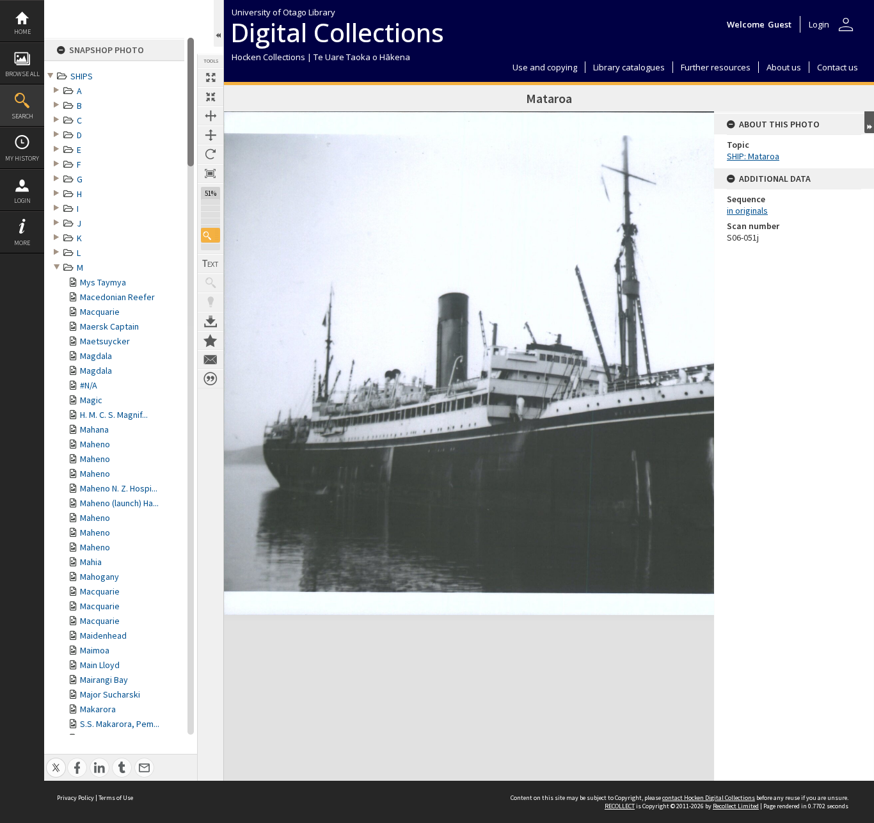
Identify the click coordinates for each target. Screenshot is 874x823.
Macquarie (100, 311)
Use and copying (544, 67)
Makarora (98, 709)
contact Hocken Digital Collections (708, 798)
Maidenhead (103, 635)
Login (22, 200)
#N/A (88, 385)
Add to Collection (210, 340)
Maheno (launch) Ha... (119, 503)
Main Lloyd (100, 665)
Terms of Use (116, 798)
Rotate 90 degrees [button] (210, 154)
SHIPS (81, 76)
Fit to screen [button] (210, 96)
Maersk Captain (109, 326)
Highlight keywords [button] (210, 302)
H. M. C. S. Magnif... (114, 414)
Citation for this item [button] (210, 378)
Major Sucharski (110, 694)
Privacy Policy (75, 798)
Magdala (96, 356)
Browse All (22, 74)
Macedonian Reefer (117, 297)
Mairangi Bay (104, 679)
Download (210, 321)
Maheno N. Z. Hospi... (118, 488)
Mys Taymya (103, 282)
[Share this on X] (56, 760)
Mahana (94, 429)
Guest (779, 24)
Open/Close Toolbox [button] (218, 23)
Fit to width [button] (210, 115)
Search (22, 116)
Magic (91, 400)
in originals (747, 210)
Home (22, 32)
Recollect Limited (736, 806)
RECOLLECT (620, 806)
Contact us (837, 67)
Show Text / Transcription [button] (210, 263)
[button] (210, 235)
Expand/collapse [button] (869, 122)
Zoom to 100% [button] (210, 173)
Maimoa (94, 650)
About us (784, 67)
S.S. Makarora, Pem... (119, 724)
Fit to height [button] (210, 135)
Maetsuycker (105, 341)
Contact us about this (210, 359)
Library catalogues (629, 67)
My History (22, 158)
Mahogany (99, 576)
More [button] (22, 243)
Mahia (91, 562)
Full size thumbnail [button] (210, 77)
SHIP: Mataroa (753, 156)
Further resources (716, 67)
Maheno (95, 444)
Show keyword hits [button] (210, 282)
